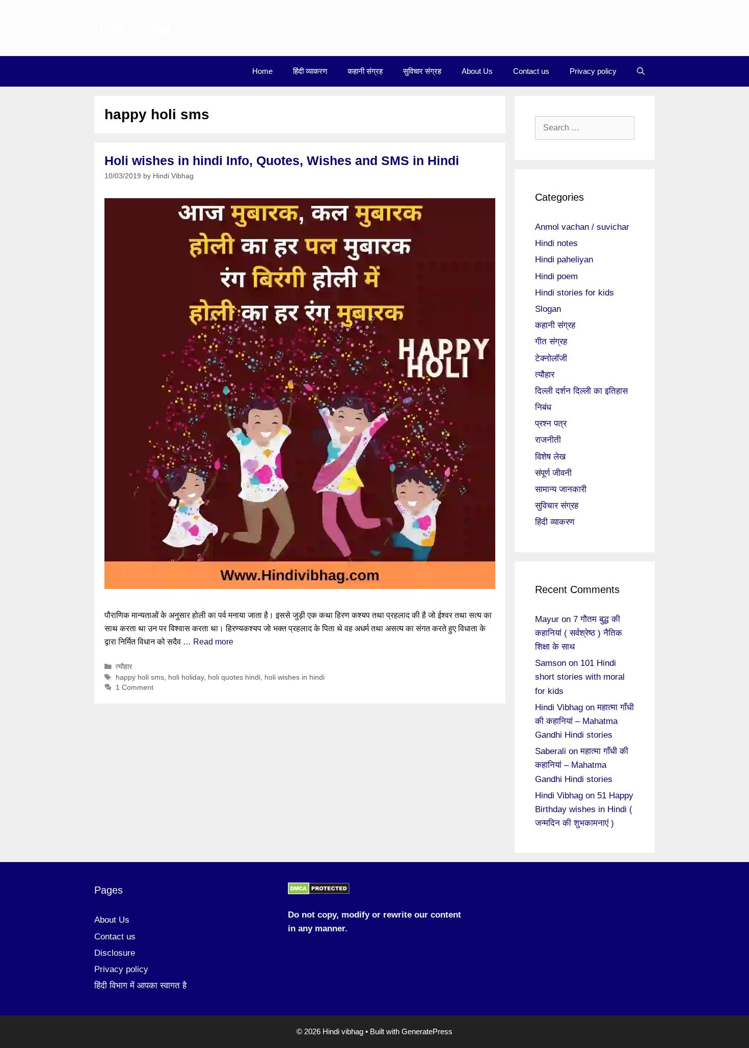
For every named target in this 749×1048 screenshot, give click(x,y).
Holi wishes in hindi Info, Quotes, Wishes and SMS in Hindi (281, 160)
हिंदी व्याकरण (310, 71)
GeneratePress (427, 1031)
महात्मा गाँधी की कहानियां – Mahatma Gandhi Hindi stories (584, 721)
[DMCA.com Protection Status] (319, 892)
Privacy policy (593, 71)
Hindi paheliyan (564, 259)
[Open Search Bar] (641, 71)
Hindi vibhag (132, 28)
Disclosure (114, 953)
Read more (213, 641)
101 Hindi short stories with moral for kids (580, 676)
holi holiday (186, 677)
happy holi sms (140, 677)
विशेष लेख (550, 457)
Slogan (548, 309)
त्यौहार (124, 666)
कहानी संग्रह (365, 71)
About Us (477, 71)
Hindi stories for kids (574, 293)
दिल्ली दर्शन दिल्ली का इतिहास (581, 391)
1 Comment (134, 687)
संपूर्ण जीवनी (553, 473)
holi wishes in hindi (294, 677)
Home (262, 71)
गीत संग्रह (551, 341)
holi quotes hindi (234, 677)
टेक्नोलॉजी (551, 358)
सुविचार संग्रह (422, 71)
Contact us (531, 71)
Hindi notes (556, 243)
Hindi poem (556, 276)
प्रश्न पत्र (551, 423)
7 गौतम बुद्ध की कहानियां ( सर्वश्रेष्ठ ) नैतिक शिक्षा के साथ (578, 633)
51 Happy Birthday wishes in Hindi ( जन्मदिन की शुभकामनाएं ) (584, 809)
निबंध (543, 407)
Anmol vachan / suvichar (582, 227)
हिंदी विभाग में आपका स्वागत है (140, 985)
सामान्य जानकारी (560, 489)
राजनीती (548, 440)
